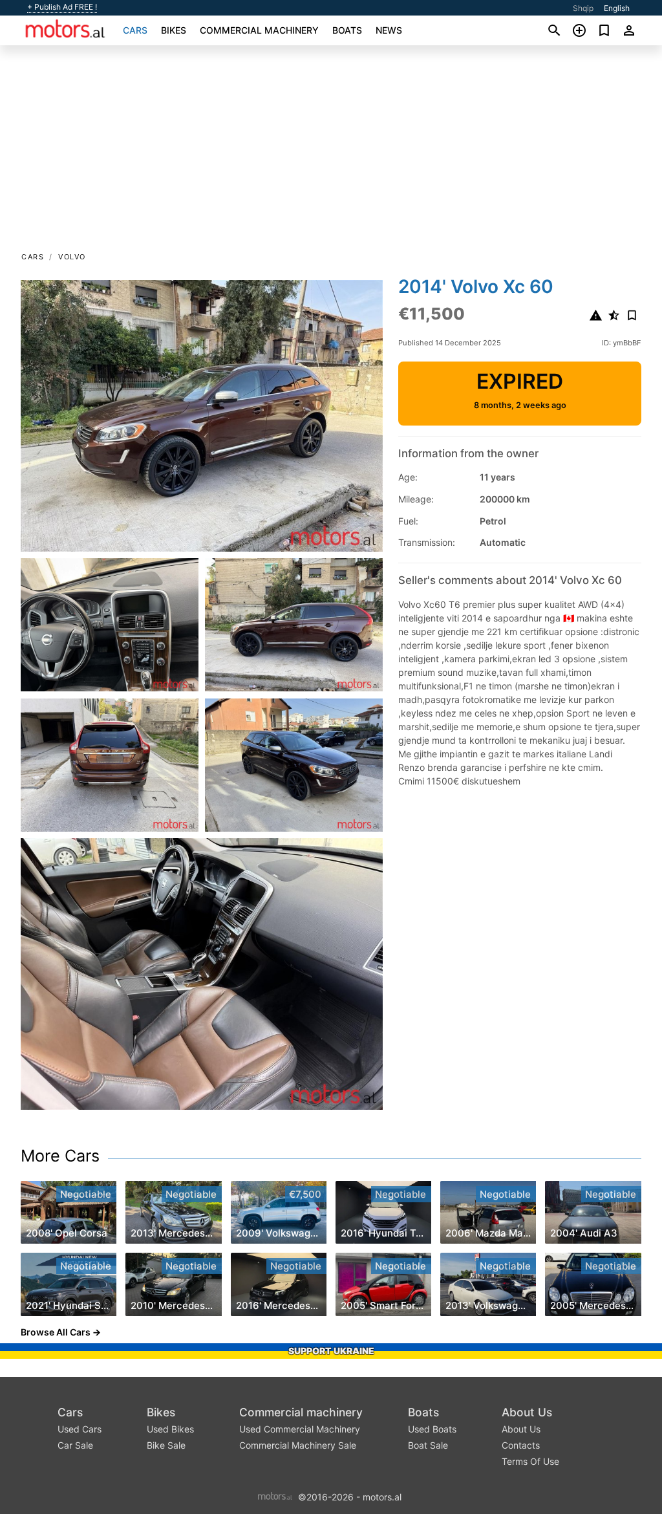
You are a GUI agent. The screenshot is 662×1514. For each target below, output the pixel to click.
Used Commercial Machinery (299, 1428)
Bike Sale (166, 1445)
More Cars (60, 1155)
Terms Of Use (530, 1461)
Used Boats (432, 1428)
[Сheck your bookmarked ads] (604, 30)
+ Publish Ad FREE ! (62, 7)
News (389, 30)
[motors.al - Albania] (275, 1495)
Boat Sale (428, 1445)
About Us (527, 1412)
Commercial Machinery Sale (297, 1445)
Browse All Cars (56, 1331)
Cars (135, 30)
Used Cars (79, 1428)
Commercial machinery (259, 30)
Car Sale (75, 1445)
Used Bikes (170, 1428)
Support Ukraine (331, 1350)
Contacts (521, 1445)
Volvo (72, 256)
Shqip (583, 8)
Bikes (173, 30)
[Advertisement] (331, 152)
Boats (347, 30)
